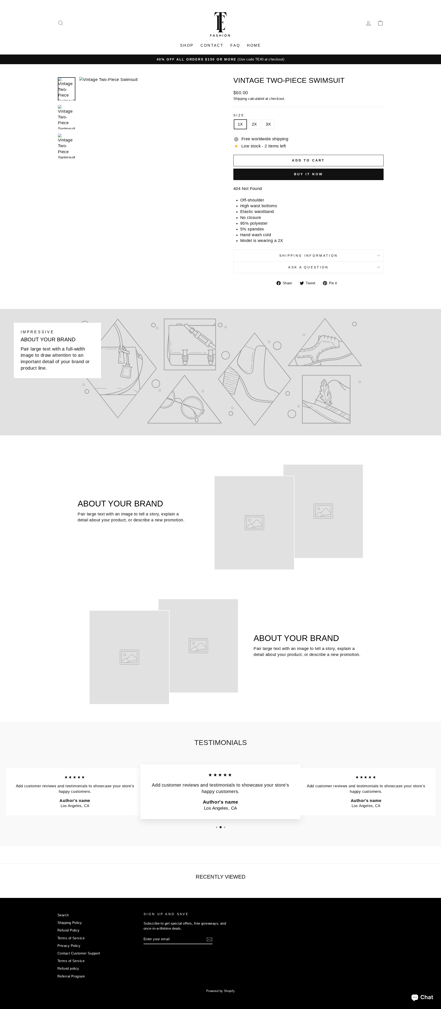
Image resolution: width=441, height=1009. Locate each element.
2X (254, 124)
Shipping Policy (69, 923)
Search (63, 915)
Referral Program (71, 976)
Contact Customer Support (78, 953)
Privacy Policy (68, 946)
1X (240, 124)
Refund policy (68, 968)
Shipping (240, 99)
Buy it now (308, 174)
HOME (254, 45)
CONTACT (212, 45)
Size (238, 115)
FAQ (235, 45)
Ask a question (308, 267)
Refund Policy (68, 930)
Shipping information (308, 255)
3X (268, 124)
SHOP (187, 45)
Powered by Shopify (220, 991)
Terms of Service (71, 938)
